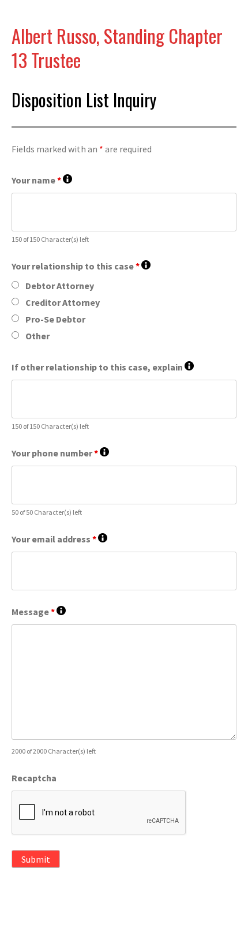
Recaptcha (34, 778)
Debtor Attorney (59, 285)
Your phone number (60, 453)
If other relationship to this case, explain (103, 367)
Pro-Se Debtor (55, 319)
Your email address (59, 539)
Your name (42, 180)
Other (37, 336)
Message (39, 612)
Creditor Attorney (62, 302)
